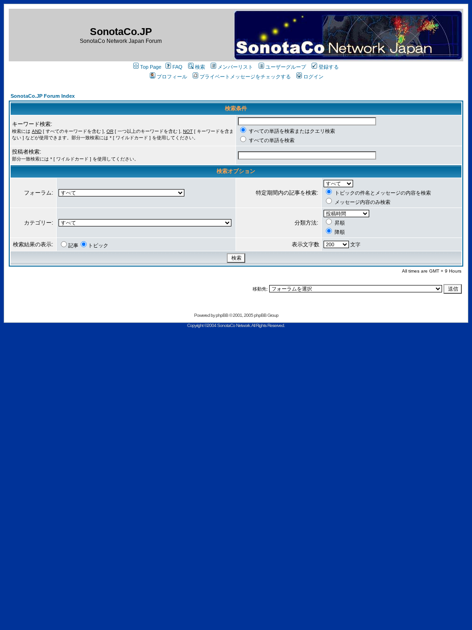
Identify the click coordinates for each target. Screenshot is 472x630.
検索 (200, 67)
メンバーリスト (235, 67)
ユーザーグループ (286, 67)
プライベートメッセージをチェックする (245, 76)
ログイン (313, 76)
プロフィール (172, 76)
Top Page (150, 67)
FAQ (177, 67)
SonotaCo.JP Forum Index (43, 96)
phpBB (222, 315)
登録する (329, 67)
